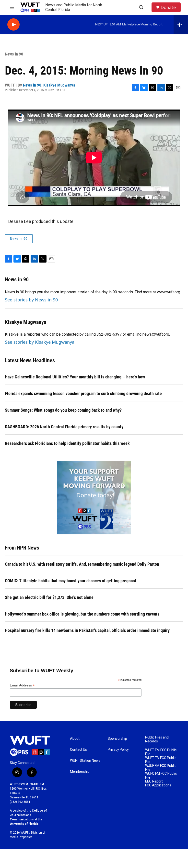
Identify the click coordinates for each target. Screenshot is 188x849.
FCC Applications (158, 785)
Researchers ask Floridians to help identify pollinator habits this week (67, 443)
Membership (80, 771)
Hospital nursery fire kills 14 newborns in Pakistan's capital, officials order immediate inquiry (87, 630)
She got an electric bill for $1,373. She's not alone (49, 597)
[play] (13, 24)
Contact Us (78, 749)
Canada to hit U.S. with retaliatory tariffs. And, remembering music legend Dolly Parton (82, 564)
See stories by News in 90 (31, 300)
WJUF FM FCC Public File (160, 768)
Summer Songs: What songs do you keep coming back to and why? (63, 410)
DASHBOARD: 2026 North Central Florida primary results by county (64, 426)
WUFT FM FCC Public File (160, 752)
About (75, 738)
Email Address (22, 685)
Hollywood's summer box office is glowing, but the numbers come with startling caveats (82, 614)
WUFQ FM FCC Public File (161, 775)
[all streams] (181, 24)
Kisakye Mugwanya (59, 85)
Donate (168, 7)
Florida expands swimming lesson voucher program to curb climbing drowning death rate (83, 393)
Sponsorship (117, 738)
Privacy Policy (118, 749)
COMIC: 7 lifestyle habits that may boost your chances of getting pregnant (70, 580)
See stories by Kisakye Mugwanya (39, 342)
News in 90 (14, 54)
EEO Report (154, 781)
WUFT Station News (85, 760)
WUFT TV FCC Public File (160, 760)
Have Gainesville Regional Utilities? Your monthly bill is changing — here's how (75, 376)
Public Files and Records (157, 739)
